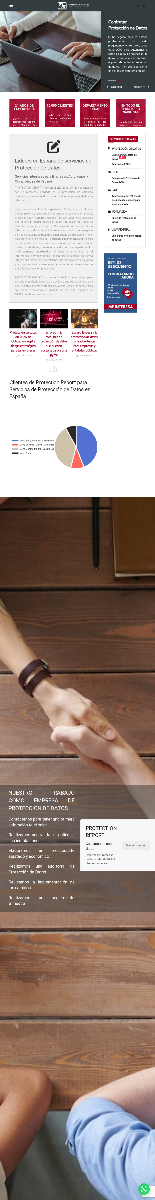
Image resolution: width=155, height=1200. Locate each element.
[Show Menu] (11, 5)
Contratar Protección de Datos (124, 157)
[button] (144, 1189)
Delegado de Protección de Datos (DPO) (126, 180)
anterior (116, 87)
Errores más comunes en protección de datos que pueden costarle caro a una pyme (53, 343)
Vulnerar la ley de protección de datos (127, 238)
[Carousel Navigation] (53, 369)
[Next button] (56, 369)
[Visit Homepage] (74, 5)
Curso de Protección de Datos (124, 220)
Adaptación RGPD (121, 164)
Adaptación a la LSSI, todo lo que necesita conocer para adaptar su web (124, 34)
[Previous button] (51, 369)
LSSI (115, 189)
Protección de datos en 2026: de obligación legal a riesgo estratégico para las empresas (23, 341)
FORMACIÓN (119, 211)
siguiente (140, 87)
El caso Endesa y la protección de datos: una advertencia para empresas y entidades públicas (84, 341)
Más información (136, 845)
